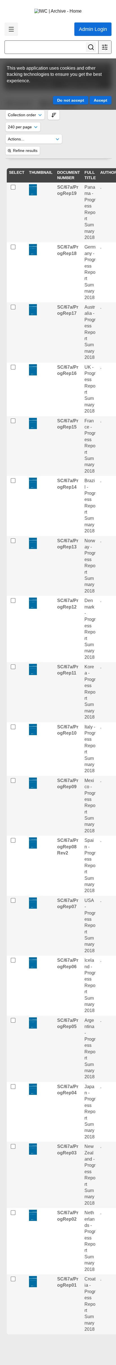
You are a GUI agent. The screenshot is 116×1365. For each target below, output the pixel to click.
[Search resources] (91, 47)
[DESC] (53, 114)
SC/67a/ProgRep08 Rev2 (67, 846)
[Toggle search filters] (104, 47)
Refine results (25, 150)
